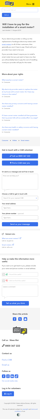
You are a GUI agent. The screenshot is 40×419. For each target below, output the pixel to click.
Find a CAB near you (20, 163)
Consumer (5, 140)
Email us (5, 365)
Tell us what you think (15, 303)
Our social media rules (10, 381)
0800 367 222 (12, 345)
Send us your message (20, 224)
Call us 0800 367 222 (20, 156)
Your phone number (13, 213)
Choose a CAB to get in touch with (14, 194)
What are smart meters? (10, 238)
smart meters (6, 44)
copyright (25, 409)
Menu (29, 4)
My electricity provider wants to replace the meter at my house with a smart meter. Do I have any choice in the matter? (19, 91)
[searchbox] (20, 10)
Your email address (9, 204)
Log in (9, 393)
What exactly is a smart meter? (12, 80)
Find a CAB (7, 360)
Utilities (14, 140)
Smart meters (25, 140)
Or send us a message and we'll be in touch (18, 172)
